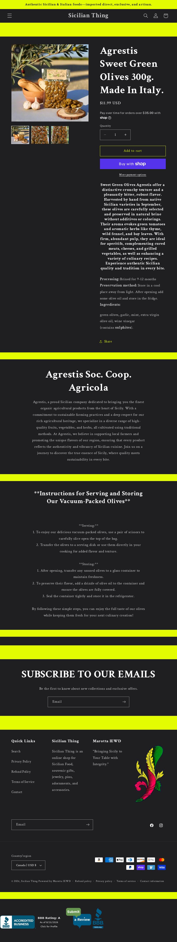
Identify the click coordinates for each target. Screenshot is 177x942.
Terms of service (126, 881)
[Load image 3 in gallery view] (60, 135)
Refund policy (83, 881)
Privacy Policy (21, 762)
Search (16, 751)
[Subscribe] (124, 702)
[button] (9, 16)
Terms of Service (23, 782)
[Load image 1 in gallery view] (20, 135)
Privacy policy (104, 881)
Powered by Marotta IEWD (54, 881)
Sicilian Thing (29, 881)
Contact (16, 792)
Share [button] (108, 341)
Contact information (152, 881)
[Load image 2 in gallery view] (40, 135)
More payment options (132, 174)
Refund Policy (21, 772)
